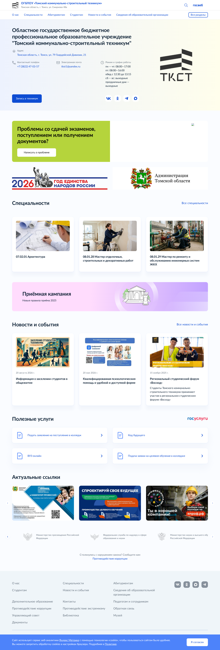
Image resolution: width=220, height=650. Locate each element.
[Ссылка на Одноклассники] (117, 98)
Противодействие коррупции (110, 558)
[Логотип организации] (15, 5)
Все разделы (198, 15)
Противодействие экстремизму (84, 608)
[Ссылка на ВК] (108, 98)
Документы (20, 622)
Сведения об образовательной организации (142, 15)
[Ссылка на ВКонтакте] (177, 584)
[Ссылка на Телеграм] (126, 98)
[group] (43, 503)
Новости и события (99, 15)
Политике (110, 644)
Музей (117, 615)
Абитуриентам (56, 15)
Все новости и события (192, 324)
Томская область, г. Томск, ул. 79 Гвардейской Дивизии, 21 (51, 55)
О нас (15, 15)
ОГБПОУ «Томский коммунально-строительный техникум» (61, 3)
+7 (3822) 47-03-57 (28, 66)
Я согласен (197, 642)
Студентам (76, 15)
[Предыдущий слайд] (8, 537)
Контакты (69, 601)
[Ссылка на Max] (135, 98)
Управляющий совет (25, 615)
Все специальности (195, 203)
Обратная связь (123, 608)
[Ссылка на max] (195, 584)
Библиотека (71, 615)
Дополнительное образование (32, 601)
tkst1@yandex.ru (70, 66)
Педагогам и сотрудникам (130, 601)
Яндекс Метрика (69, 640)
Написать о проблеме (36, 152)
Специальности (33, 15)
